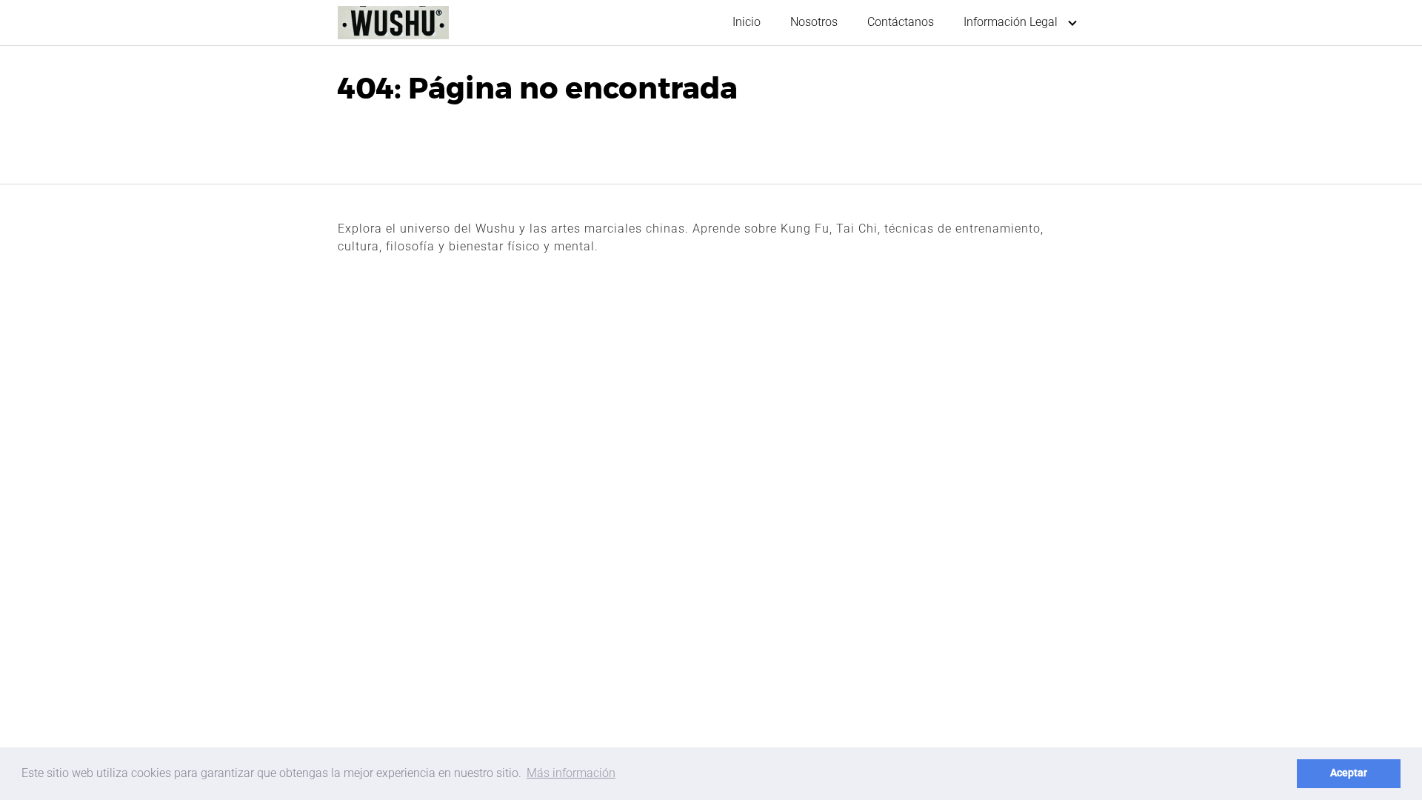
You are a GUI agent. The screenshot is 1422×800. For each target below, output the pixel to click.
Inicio (746, 22)
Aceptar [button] (1348, 773)
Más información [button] (571, 773)
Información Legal (1011, 22)
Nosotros (814, 22)
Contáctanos (900, 22)
